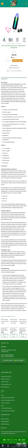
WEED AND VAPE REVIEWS (8, 397)
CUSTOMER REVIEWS (6, 408)
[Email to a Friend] (15, 71)
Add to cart (17, 60)
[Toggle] (26, 397)
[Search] (22, 3)
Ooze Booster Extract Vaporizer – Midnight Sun (22, 330)
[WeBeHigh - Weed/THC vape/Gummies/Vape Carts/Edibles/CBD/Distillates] (14, 3)
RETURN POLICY (5, 387)
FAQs (2, 395)
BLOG (2, 405)
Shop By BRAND (5, 421)
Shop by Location (5, 418)
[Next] (25, 23)
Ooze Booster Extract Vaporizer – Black (4, 330)
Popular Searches (5, 424)
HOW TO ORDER (5, 403)
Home (8, 43)
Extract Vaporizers (16, 43)
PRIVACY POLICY (5, 379)
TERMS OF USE (5, 381)
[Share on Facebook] (10, 71)
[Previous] (3, 23)
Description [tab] (4, 78)
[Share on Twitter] (13, 71)
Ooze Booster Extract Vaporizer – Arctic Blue (13, 330)
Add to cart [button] (4, 335)
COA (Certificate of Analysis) (8, 410)
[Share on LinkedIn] (20, 71)
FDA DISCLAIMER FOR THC (8, 400)
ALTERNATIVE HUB (6, 384)
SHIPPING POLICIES (6, 376)
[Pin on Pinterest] (18, 71)
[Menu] (2, 4)
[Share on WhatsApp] (8, 71)
